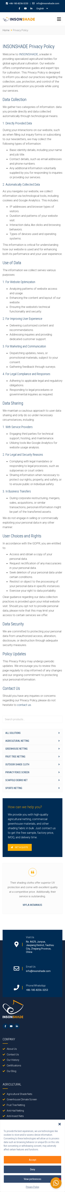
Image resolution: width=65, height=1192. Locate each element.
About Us (12, 1049)
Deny (32, 1169)
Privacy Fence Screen (17, 772)
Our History (13, 1060)
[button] (59, 1124)
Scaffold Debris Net (16, 780)
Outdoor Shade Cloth (17, 764)
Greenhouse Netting (16, 748)
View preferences (32, 1179)
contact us (24, 705)
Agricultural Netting (17, 740)
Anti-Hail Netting (15, 1110)
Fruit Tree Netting (15, 756)
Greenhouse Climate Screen (22, 1099)
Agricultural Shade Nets (19, 1094)
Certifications (14, 1065)
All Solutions (13, 733)
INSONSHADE (28, 54)
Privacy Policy (32, 1187)
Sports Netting (13, 788)
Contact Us (13, 1054)
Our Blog (11, 1071)
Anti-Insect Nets (15, 1116)
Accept (32, 1159)
